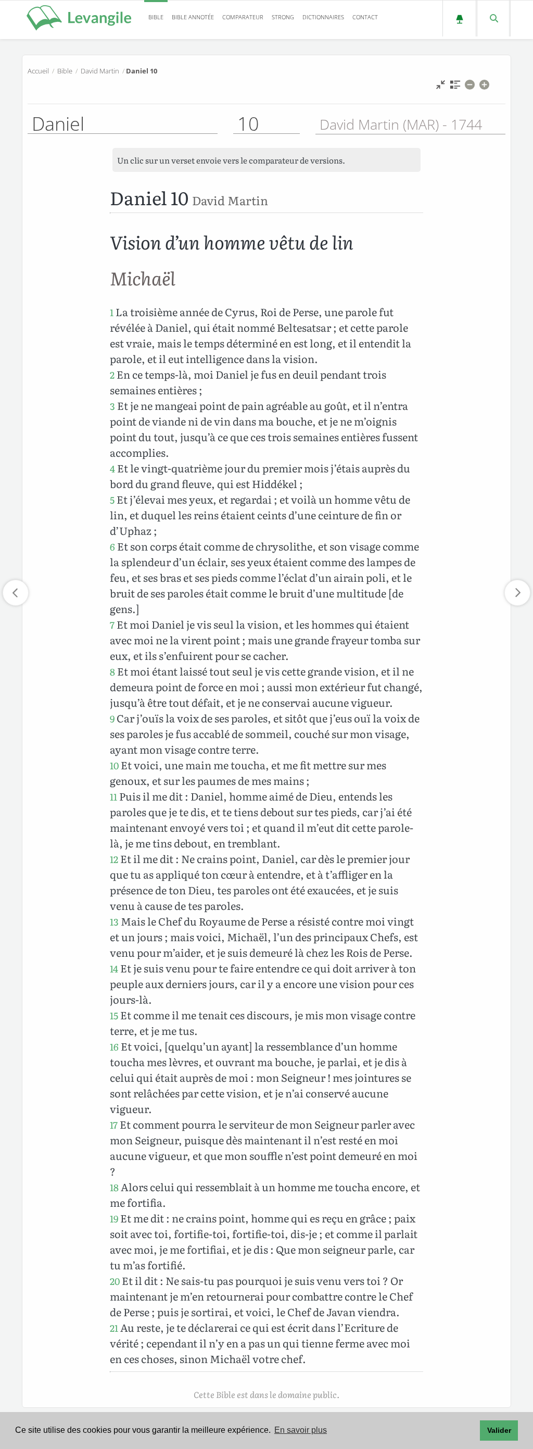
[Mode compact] (441, 87)
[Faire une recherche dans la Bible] (493, 18)
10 (114, 765)
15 (114, 1015)
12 (114, 859)
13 (114, 922)
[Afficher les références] (455, 87)
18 (114, 1187)
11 (113, 797)
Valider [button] (499, 1430)
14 (114, 968)
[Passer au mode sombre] (459, 18)
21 (114, 1328)
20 (115, 1281)
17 (114, 1125)
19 (114, 1218)
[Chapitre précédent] (16, 593)
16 (114, 1047)
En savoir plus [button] (300, 1430)
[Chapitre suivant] (517, 593)
